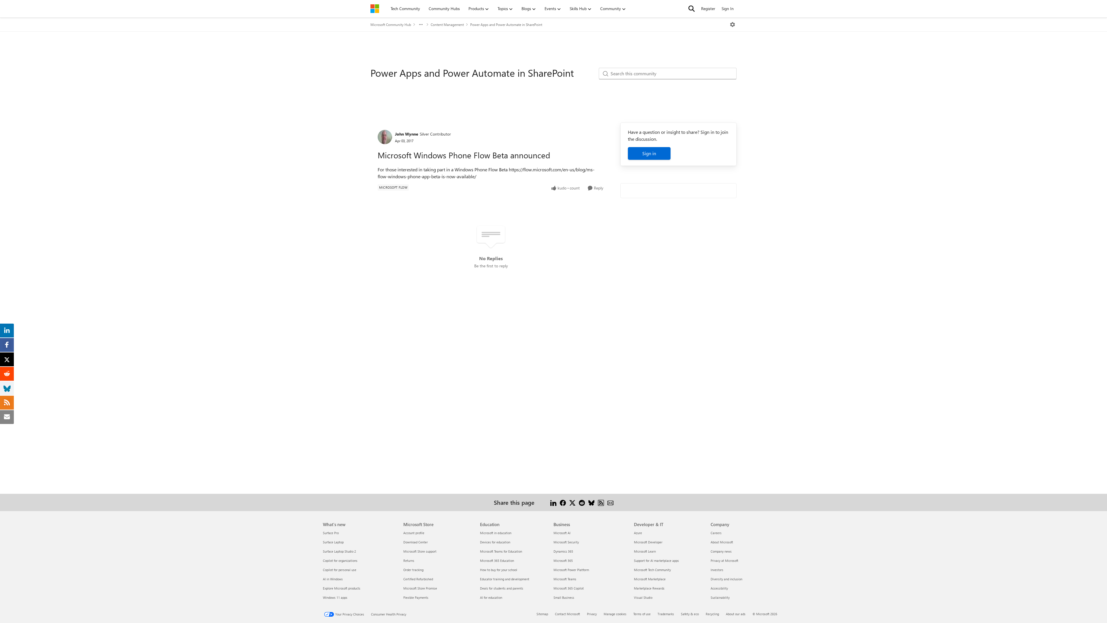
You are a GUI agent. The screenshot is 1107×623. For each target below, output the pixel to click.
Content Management (447, 24)
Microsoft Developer (648, 542)
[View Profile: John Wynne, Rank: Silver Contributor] (385, 137)
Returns (408, 560)
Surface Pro (331, 533)
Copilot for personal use (339, 570)
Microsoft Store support (419, 551)
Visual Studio (643, 597)
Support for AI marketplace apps (656, 560)
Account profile (413, 533)
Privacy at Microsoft (724, 560)
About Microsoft (722, 542)
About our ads (735, 614)
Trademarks (666, 614)
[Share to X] (572, 502)
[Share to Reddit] (582, 502)
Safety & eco (690, 614)
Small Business (564, 597)
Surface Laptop (333, 542)
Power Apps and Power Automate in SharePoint (506, 24)
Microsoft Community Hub (390, 24)
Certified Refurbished (418, 579)
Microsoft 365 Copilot (569, 588)
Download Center (415, 542)
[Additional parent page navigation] (420, 24)
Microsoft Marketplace (650, 579)
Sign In (728, 8)
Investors (717, 570)
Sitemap (542, 614)
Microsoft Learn (645, 551)
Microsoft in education (495, 533)
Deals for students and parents (501, 588)
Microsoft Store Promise (420, 588)
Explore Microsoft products (341, 588)
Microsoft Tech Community (652, 570)
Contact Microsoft (567, 614)
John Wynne (406, 134)
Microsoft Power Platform (571, 570)
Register (708, 8)
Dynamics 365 (563, 551)
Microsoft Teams (565, 579)
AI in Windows (333, 579)
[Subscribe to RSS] (601, 502)
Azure (638, 533)
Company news (721, 551)
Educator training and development (504, 579)
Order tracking (413, 570)
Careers (716, 533)
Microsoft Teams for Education (501, 551)
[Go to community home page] (374, 8)
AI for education (491, 597)
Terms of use (642, 614)
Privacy (592, 614)
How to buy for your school (498, 570)
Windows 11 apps (335, 597)
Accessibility (719, 588)
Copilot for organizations (340, 560)
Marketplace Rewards (649, 588)
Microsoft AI (562, 533)
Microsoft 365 (563, 560)
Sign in (649, 153)
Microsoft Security (566, 542)
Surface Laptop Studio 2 (339, 551)
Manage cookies (615, 614)
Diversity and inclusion (726, 579)
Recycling (712, 614)
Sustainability (720, 597)
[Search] (691, 8)
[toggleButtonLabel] (732, 24)
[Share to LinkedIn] (553, 502)
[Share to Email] (610, 502)
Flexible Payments (415, 597)
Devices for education (495, 542)
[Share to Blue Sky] (591, 502)
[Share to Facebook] (563, 502)
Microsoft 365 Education (497, 560)
